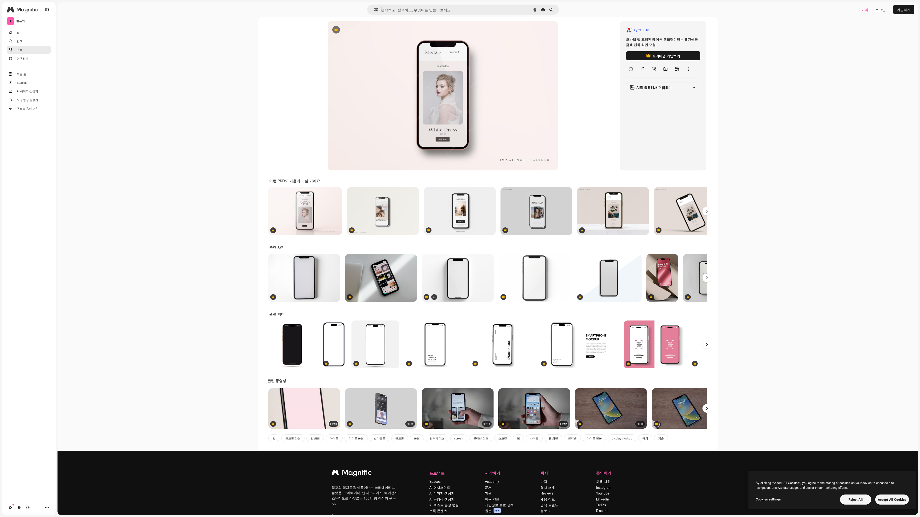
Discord (602, 510)
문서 (488, 487)
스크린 (502, 438)
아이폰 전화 (594, 438)
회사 (544, 473)
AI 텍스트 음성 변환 (444, 504)
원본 (492, 510)
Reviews (546, 493)
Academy (492, 481)
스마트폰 (379, 438)
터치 (645, 438)
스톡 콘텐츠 (438, 510)
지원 (488, 493)
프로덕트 (437, 473)
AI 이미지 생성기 (441, 493)
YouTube (603, 493)
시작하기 (492, 473)
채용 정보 (547, 499)
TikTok (601, 504)
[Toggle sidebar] (47, 9)
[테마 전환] (28, 507)
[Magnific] (352, 473)
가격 (865, 9)
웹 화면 (553, 438)
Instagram (603, 487)
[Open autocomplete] (374, 9)
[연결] (10, 507)
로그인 (880, 9)
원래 (355, 30)
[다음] (706, 211)
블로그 (545, 510)
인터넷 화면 (480, 438)
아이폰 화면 (356, 438)
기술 (661, 438)
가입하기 (903, 9)
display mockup (622, 438)
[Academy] (19, 507)
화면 (417, 438)
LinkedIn (602, 499)
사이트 (534, 438)
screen (458, 438)
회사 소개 (547, 487)
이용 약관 (492, 499)
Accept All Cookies (892, 499)
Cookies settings (768, 499)
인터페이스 (437, 438)
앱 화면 (315, 438)
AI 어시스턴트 (439, 487)
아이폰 (334, 438)
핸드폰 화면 (292, 438)
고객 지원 (603, 481)
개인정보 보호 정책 (499, 504)
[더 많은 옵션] (688, 69)
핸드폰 (399, 438)
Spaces (435, 481)
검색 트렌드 (549, 504)
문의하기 (603, 473)
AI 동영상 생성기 (441, 499)
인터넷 (572, 438)
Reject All (855, 499)
